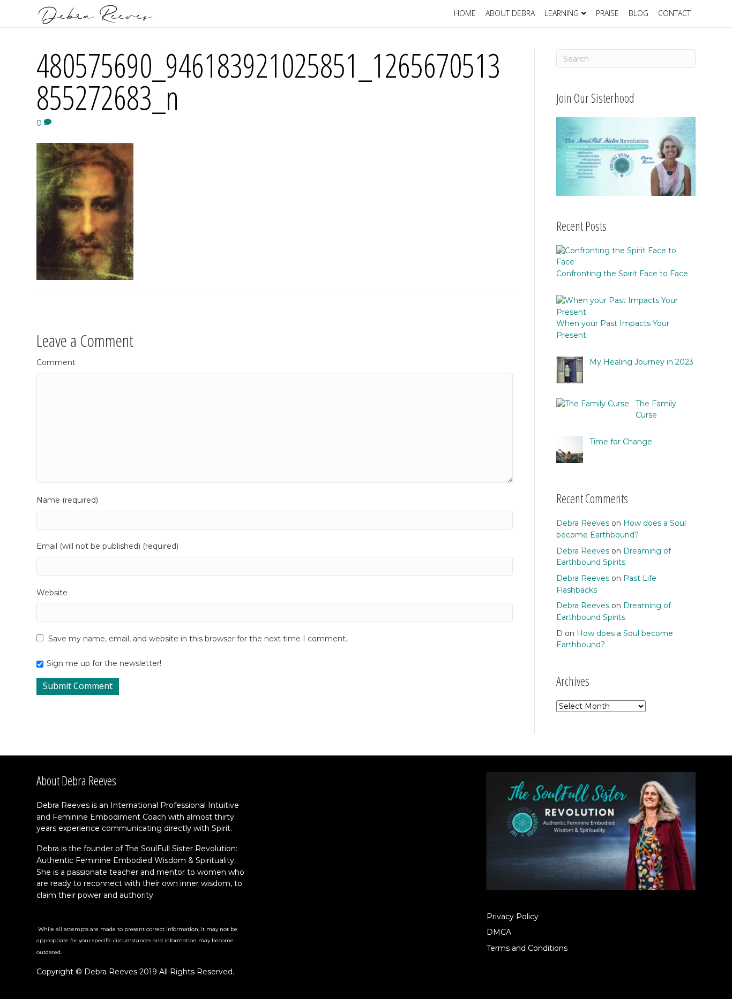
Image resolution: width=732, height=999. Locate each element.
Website (52, 592)
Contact (674, 13)
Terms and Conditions (527, 948)
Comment (56, 362)
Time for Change (620, 441)
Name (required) (67, 500)
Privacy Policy (513, 916)
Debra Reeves (582, 523)
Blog (638, 13)
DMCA (499, 932)
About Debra (510, 13)
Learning (561, 13)
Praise (607, 13)
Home (465, 13)
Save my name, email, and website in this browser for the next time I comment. (197, 639)
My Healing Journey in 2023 (641, 362)
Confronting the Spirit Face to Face (622, 273)
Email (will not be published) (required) (107, 546)
